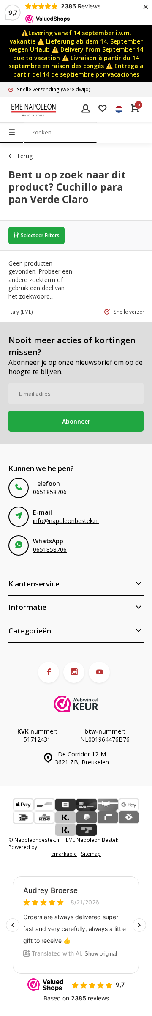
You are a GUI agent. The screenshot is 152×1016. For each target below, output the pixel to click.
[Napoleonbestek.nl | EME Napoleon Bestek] (33, 109)
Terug (24, 156)
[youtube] (99, 672)
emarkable (64, 853)
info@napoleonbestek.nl (66, 521)
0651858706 (50, 492)
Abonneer (76, 421)
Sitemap (91, 853)
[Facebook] (48, 672)
